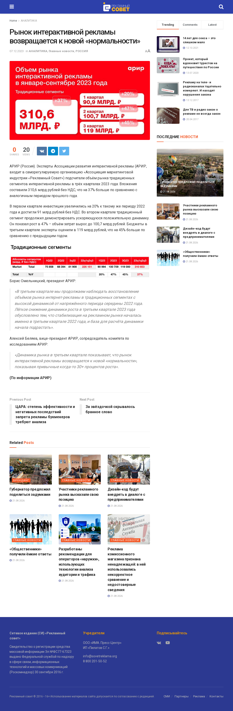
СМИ (167, 696)
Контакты (216, 696)
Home (13, 20)
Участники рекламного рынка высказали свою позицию (79, 494)
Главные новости (61, 51)
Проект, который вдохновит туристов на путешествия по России (201, 63)
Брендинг (21, 480)
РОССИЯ (82, 51)
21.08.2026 (18, 500)
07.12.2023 (17, 51)
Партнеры (182, 696)
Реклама (199, 696)
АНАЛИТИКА (29, 20)
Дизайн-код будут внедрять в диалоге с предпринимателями (126, 494)
